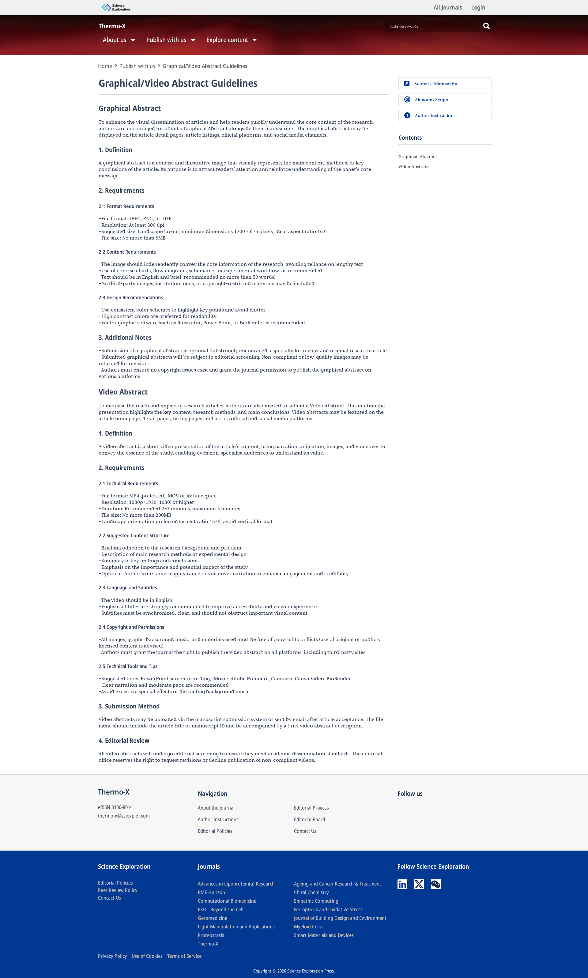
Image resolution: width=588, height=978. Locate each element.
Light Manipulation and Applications (236, 926)
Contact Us (305, 831)
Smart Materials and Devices (324, 935)
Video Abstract (413, 166)
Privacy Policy (112, 956)
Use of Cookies (147, 956)
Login (478, 7)
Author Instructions (218, 819)
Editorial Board (309, 819)
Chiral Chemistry (311, 892)
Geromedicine (212, 918)
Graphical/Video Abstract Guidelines (205, 66)
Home (105, 66)
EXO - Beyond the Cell (220, 909)
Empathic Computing (316, 900)
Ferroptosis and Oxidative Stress (328, 909)
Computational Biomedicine (227, 900)
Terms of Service (184, 956)
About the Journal (216, 807)
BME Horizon (211, 892)
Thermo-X (208, 943)
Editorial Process (311, 807)
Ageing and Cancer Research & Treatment (337, 883)
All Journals (448, 7)
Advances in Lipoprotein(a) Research (236, 883)
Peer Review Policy (118, 890)
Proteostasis (211, 935)
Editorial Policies (215, 831)
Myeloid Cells (308, 926)
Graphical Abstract (417, 156)
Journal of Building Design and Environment (340, 918)
